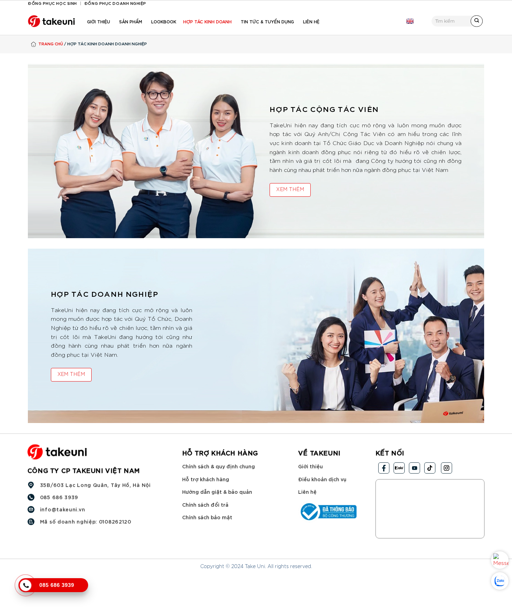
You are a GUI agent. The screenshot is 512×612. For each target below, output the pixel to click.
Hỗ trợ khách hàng (205, 479)
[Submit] (477, 21)
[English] (410, 21)
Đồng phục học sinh (52, 3)
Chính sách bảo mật (207, 517)
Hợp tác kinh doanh (207, 21)
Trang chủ (50, 43)
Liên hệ (311, 21)
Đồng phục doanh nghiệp (115, 3)
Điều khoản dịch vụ (322, 479)
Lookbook (163, 21)
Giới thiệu (98, 21)
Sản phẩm (130, 21)
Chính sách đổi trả (205, 504)
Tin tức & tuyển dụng (267, 21)
